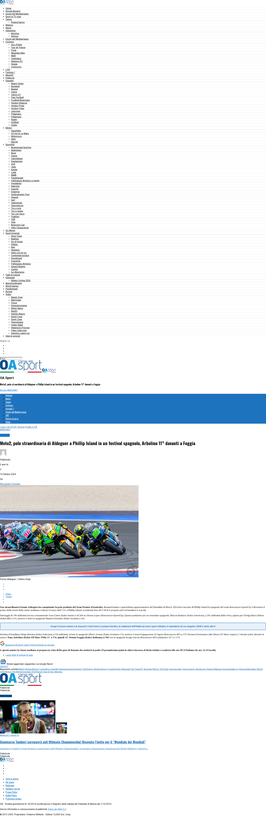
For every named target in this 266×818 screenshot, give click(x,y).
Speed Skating (18, 266)
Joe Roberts (208, 669)
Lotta (13, 172)
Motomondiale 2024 (26, 672)
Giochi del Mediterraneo (17, 14)
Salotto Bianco (18, 314)
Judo (13, 167)
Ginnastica (11, 30)
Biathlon (15, 239)
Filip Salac (135, 669)
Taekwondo (16, 203)
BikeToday (16, 300)
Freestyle (15, 261)
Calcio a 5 (16, 94)
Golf (13, 164)
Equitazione (16, 161)
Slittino (14, 244)
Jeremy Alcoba (195, 669)
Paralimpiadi (17, 178)
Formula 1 (10, 72)
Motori (9, 128)
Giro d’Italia (16, 44)
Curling (14, 269)
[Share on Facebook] (136, 584)
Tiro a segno (17, 211)
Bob (13, 247)
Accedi (9, 291)
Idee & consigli (13, 336)
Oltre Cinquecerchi (20, 227)
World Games (12, 286)
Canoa (14, 155)
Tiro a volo (16, 208)
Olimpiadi (10, 277)
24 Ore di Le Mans (20, 133)
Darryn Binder (93, 669)
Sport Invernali (13, 233)
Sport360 (10, 144)
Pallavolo (10, 78)
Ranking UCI (17, 61)
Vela (13, 222)
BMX (13, 55)
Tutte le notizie (13, 275)
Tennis (9, 19)
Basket (14, 89)
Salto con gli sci (18, 252)
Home (8, 8)
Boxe (13, 153)
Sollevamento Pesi (20, 194)
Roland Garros (18, 22)
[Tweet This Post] (136, 586)
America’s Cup (18, 225)
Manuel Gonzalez (222, 669)
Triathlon (15, 216)
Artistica (15, 33)
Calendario (16, 58)
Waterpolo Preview (20, 327)
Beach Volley (17, 83)
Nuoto (8, 28)
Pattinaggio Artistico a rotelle (25, 180)
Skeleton (15, 250)
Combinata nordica (20, 255)
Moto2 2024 (11, 672)
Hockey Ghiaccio (19, 103)
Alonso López (39, 669)
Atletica (9, 25)
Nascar (14, 142)
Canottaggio (17, 158)
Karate (14, 169)
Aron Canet (51, 669)
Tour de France (18, 47)
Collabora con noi (13, 788)
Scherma (15, 191)
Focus (14, 303)
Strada (14, 64)
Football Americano (20, 100)
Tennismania (17, 322)
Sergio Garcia (42, 672)
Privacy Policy (11, 792)
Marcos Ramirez (239, 669)
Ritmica (14, 36)
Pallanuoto (16, 116)
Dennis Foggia (107, 669)
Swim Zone (16, 319)
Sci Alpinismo (17, 272)
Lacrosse (15, 111)
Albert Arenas (25, 669)
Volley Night (17, 325)
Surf (13, 200)
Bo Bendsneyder (64, 669)
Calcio (14, 92)
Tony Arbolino (55, 672)
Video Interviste (19, 330)
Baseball (15, 86)
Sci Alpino (10, 230)
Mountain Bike (18, 53)
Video (8, 294)
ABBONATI (12, 390)
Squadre (10, 80)
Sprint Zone (16, 316)
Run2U (14, 311)
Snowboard (16, 258)
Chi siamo (10, 782)
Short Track (16, 236)
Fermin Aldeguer (122, 669)
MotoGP (10, 75)
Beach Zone (17, 297)
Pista (13, 50)
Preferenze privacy (13, 798)
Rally (13, 139)
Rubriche (15, 186)
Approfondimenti (14, 283)
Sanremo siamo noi (20, 333)
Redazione (10, 785)
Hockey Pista (17, 105)
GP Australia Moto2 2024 (152, 669)
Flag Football (17, 97)
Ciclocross (16, 67)
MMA (13, 175)
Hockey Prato (17, 108)
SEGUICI (4, 666)
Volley (14, 125)
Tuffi (13, 219)
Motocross (16, 136)
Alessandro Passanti (10, 484)
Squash (14, 197)
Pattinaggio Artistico (21, 264)
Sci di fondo (17, 241)
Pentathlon (16, 183)
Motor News (17, 308)
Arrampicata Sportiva (21, 147)
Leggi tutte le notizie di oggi (19, 655)
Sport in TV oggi (13, 16)
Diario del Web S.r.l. (57, 809)
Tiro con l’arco (18, 214)
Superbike (16, 130)
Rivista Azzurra (13, 11)
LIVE (8, 69)
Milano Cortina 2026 (20, 280)
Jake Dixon (182, 669)
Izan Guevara (170, 669)
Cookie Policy (11, 795)
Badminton (16, 150)
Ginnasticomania (19, 305)
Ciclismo (10, 42)
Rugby (14, 119)
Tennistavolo (17, 205)
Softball (15, 122)
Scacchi (15, 189)
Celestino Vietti (79, 669)
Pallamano (16, 114)
